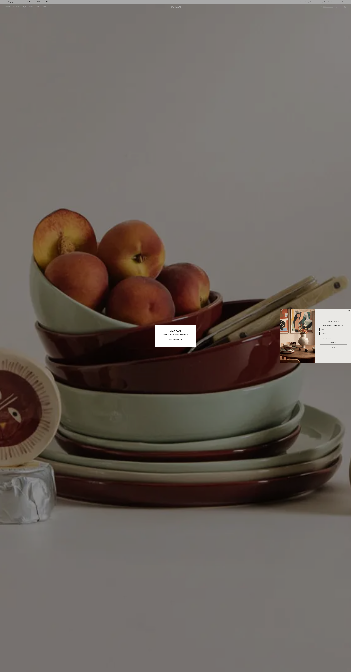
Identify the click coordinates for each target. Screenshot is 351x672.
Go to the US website (175, 339)
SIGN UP (333, 343)
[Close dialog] (349, 311)
